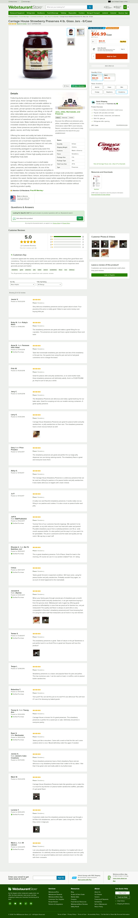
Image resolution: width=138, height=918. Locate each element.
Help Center (13, 1)
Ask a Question (80, 86)
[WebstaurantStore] (25, 889)
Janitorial (105, 13)
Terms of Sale (62, 914)
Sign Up (61, 878)
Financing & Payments (101, 899)
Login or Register (109, 275)
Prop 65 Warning (36, 190)
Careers (97, 897)
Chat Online (121, 901)
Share (67, 86)
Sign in (123, 49)
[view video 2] (105, 244)
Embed (71, 117)
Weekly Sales (75, 897)
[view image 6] (105, 253)
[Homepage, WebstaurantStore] (25, 7)
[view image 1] (36, 434)
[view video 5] (95, 253)
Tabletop (63, 13)
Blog (72, 892)
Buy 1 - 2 (94, 31)
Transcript (64, 117)
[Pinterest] (31, 903)
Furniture (82, 13)
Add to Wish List (109, 66)
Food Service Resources (78, 902)
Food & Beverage (52, 13)
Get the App (26, 1)
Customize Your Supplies (56, 899)
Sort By (12, 281)
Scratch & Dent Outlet (78, 894)
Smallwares (41, 13)
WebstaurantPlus (53, 892)
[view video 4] (123, 244)
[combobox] (66, 7)
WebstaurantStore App (55, 897)
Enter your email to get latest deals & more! (18, 878)
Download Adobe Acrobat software (100, 194)
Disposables (72, 13)
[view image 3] (114, 244)
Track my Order (122, 897)
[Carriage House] (109, 147)
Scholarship (98, 902)
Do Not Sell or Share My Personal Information (115, 914)
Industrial (113, 13)
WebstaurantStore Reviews (79, 904)
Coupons (74, 899)
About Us (97, 892)
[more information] (117, 104)
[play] (70, 101)
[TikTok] (25, 903)
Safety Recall (75, 906)
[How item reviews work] (35, 248)
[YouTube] (15, 903)
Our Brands (98, 894)
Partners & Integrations (55, 904)
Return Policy (99, 906)
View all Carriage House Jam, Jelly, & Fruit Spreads (109, 164)
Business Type (123, 13)
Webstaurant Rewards (55, 894)
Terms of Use (56, 223)
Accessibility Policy (94, 914)
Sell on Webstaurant (101, 904)
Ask (80, 218)
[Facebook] (20, 903)
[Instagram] (10, 903)
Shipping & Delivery (123, 904)
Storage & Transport (93, 13)
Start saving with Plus (85, 879)
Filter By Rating (41, 281)
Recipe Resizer (53, 902)
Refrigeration (31, 13)
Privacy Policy (66, 223)
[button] (71, 32)
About (58, 117)
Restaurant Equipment (17, 13)
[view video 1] (95, 244)
